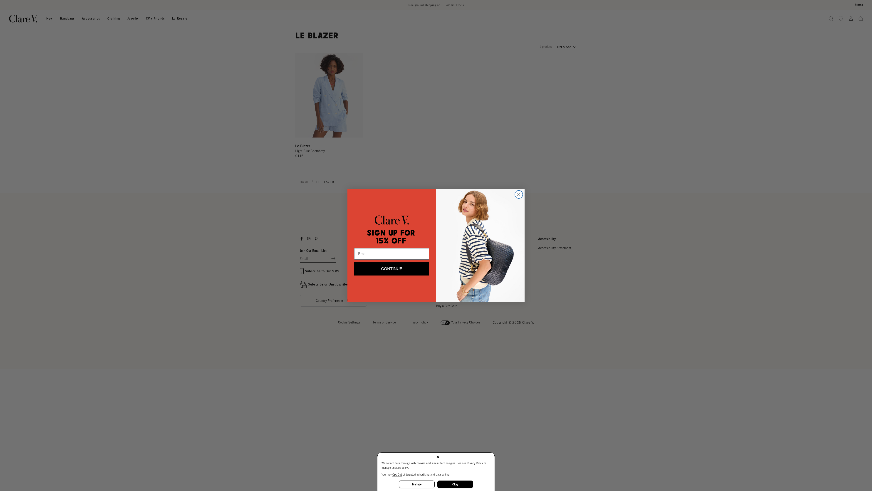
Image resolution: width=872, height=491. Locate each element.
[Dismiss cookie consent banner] (438, 457)
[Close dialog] (519, 194)
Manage (416, 484)
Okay (455, 484)
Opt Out (397, 474)
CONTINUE (391, 268)
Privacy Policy (475, 463)
